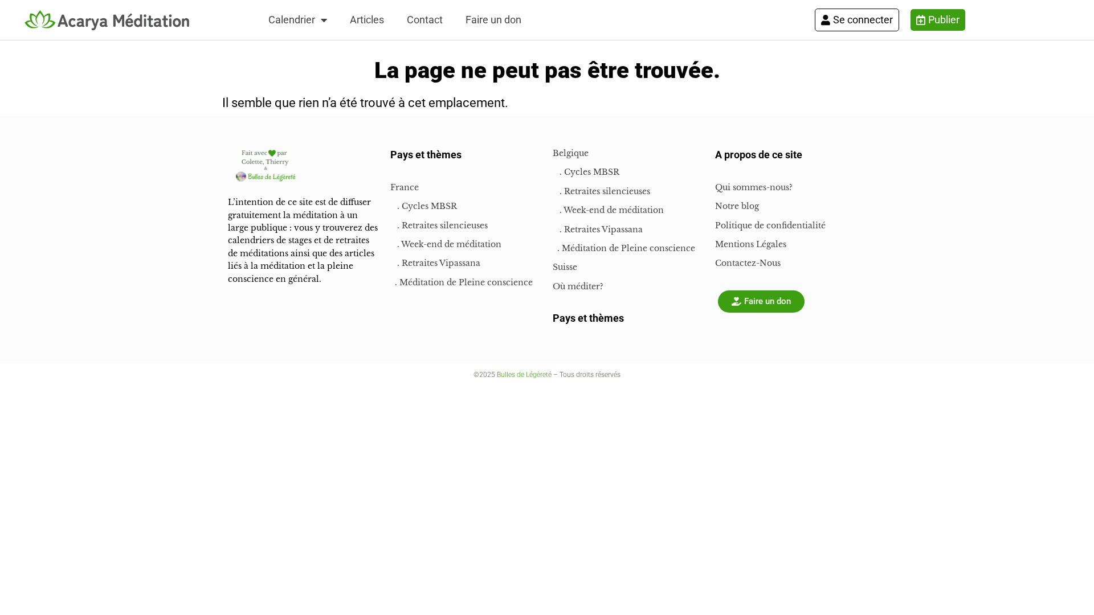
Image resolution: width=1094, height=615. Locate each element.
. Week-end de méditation (445, 244)
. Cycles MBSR (423, 206)
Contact (425, 20)
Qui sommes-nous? (754, 187)
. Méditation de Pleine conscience (461, 282)
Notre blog (737, 206)
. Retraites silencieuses (439, 225)
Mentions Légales (750, 244)
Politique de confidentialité (770, 225)
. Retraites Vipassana (435, 263)
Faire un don (493, 20)
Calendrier (291, 20)
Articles (367, 20)
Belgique (571, 153)
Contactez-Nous (748, 263)
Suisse (565, 267)
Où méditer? (578, 286)
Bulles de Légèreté (524, 375)
